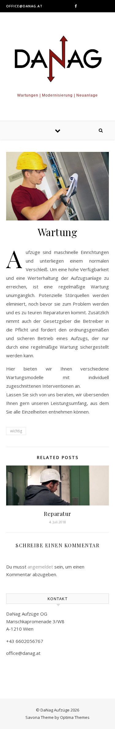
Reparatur (57, 513)
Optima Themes (75, 717)
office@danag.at (24, 6)
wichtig (16, 431)
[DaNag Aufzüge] (57, 59)
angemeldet (40, 567)
